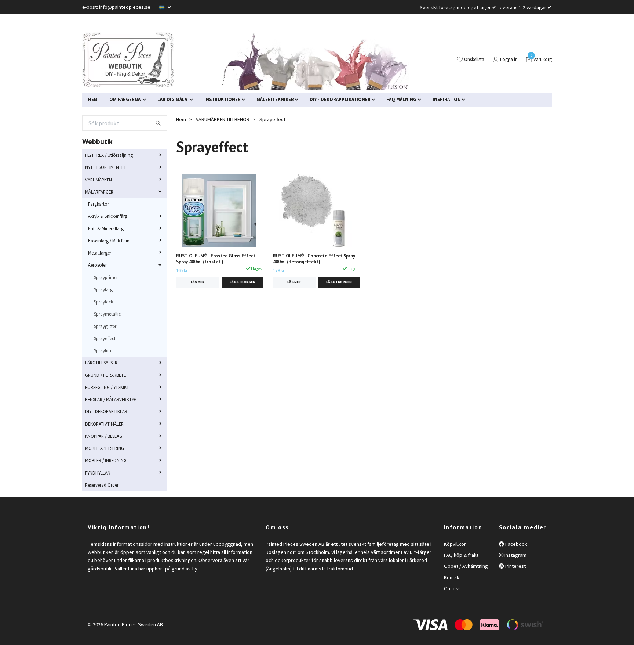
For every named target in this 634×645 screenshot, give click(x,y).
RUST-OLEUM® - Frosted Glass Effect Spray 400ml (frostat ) (215, 259)
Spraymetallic (107, 314)
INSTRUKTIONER (222, 99)
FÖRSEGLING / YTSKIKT (107, 387)
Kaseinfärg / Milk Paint (109, 241)
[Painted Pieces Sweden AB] (128, 59)
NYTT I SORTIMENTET (105, 167)
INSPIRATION (447, 99)
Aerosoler (97, 265)
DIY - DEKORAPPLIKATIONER (340, 99)
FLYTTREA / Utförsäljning (109, 155)
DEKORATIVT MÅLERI (105, 424)
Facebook (515, 544)
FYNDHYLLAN (97, 473)
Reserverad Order (102, 485)
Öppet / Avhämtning (466, 566)
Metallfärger (99, 253)
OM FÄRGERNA (125, 99)
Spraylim (102, 350)
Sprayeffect (105, 338)
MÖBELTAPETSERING (104, 448)
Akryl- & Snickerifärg (107, 216)
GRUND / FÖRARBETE (105, 375)
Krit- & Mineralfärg (106, 228)
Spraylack (103, 302)
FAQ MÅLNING (401, 99)
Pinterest (515, 566)
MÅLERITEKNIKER (275, 99)
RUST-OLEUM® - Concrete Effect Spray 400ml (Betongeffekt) (314, 259)
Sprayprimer (106, 277)
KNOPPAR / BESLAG (103, 436)
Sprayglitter (105, 326)
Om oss (452, 588)
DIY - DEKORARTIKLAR (106, 411)
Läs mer (197, 282)
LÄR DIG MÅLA (172, 99)
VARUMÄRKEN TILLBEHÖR (222, 119)
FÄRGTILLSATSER (101, 362)
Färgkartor (98, 204)
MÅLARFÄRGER (99, 192)
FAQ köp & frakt (461, 555)
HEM (93, 99)
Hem (181, 119)
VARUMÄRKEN (98, 180)
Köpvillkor (455, 544)
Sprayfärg (103, 289)
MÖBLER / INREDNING (106, 460)
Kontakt (452, 577)
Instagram (514, 555)
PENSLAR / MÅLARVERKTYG (111, 399)
